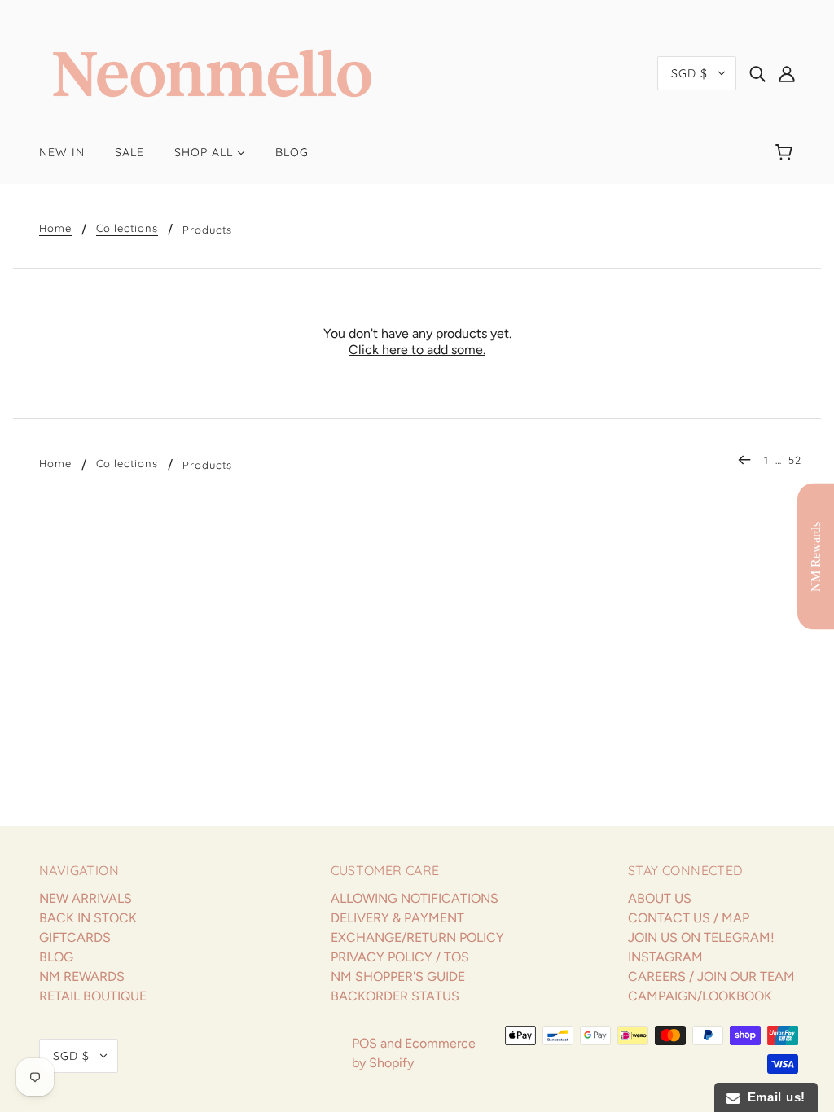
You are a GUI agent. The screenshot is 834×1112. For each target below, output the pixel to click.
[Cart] (786, 152)
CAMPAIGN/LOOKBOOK (700, 996)
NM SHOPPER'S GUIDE (398, 976)
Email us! (772, 1097)
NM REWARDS (82, 976)
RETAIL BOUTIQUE (93, 996)
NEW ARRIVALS (85, 898)
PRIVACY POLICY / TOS (400, 957)
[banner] (212, 72)
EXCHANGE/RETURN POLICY (417, 937)
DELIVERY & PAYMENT (397, 918)
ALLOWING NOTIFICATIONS (414, 898)
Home (55, 228)
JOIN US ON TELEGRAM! (701, 937)
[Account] (786, 73)
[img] (757, 73)
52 (794, 459)
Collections (127, 228)
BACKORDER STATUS (395, 996)
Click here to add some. (417, 349)
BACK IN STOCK (88, 918)
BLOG (56, 957)
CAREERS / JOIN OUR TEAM (711, 976)
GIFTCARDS (75, 937)
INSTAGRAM (665, 957)
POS (364, 1043)
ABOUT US (659, 898)
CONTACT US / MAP (688, 918)
